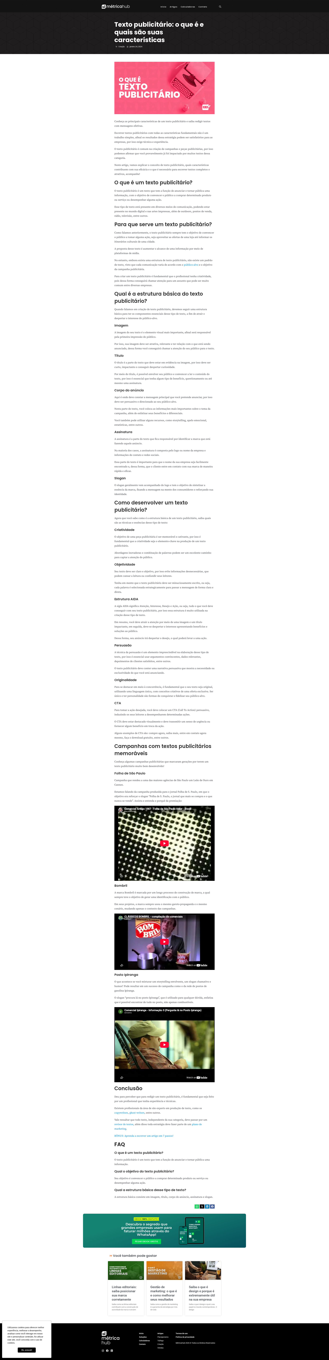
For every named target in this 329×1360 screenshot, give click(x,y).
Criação (121, 47)
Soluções (143, 1337)
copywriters (121, 1112)
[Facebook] (107, 1350)
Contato (202, 7)
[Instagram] (103, 1350)
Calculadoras (188, 7)
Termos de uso (182, 1333)
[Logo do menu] (119, 6)
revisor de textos (123, 1124)
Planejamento (162, 1337)
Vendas (160, 1348)
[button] (220, 6)
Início (163, 7)
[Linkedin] (111, 1350)
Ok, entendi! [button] (26, 1350)
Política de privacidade (185, 1337)
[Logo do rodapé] (114, 1337)
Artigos (173, 7)
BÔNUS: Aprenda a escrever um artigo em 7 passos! (144, 1136)
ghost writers (136, 1112)
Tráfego (160, 1341)
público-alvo (191, 264)
